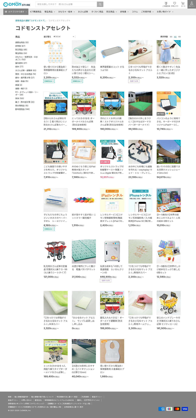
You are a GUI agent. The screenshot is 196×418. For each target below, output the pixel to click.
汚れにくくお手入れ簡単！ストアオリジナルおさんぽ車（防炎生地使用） (112, 121)
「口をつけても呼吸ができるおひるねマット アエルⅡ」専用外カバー (140, 269)
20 (171, 37)
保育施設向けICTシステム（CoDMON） (59, 400)
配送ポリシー (97, 397)
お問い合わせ (26, 400)
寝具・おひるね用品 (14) (25, 74)
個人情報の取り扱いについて (42, 397)
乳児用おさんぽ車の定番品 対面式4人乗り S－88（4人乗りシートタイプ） (55, 269)
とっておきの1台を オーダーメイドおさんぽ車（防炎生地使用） (83, 121)
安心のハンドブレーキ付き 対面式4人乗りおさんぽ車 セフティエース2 (168, 320)
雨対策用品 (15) (21, 105)
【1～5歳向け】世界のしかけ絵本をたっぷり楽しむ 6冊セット (168, 269)
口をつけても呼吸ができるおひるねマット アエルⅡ (140, 70)
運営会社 (38, 400)
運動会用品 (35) (22, 42)
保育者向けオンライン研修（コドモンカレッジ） (26, 404)
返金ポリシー (13, 400)
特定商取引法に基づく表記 (67, 397)
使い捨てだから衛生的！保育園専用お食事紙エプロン (55, 70)
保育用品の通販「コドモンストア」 (30, 20)
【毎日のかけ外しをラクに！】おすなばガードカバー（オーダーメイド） (139, 121)
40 (175, 37)
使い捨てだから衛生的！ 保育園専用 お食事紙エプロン (112, 369)
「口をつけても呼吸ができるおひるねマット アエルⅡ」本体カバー (56, 320)
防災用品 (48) (21, 49)
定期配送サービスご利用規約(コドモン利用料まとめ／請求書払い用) (34, 407)
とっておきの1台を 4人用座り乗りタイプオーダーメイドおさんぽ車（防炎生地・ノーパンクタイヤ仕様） (55, 372)
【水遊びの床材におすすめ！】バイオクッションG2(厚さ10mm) (83, 369)
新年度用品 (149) (22, 109)
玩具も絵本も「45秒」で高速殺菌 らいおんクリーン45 (112, 269)
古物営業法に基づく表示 (73, 407)
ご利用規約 (84, 397)
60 (179, 37)
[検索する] (100, 4)
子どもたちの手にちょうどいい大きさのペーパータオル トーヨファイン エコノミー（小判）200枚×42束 (55, 221)
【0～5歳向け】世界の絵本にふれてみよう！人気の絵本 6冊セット (168, 217)
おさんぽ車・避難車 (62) (25, 70)
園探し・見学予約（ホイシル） (88, 400)
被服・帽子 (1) (21, 88)
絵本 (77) (19, 67)
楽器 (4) (18, 85)
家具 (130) (19, 98)
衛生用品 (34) (21, 53)
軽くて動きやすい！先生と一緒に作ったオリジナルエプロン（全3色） (168, 70)
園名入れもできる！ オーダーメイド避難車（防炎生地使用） (112, 320)
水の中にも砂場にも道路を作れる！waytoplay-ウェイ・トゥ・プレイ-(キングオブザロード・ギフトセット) (140, 173)
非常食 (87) (20, 46)
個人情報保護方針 (21, 397)
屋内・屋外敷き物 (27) (25, 77)
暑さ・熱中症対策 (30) (25, 102)
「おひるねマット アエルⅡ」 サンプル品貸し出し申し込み (83, 320)
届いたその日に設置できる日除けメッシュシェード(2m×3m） (168, 169)
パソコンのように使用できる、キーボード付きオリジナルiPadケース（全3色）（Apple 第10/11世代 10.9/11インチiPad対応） (168, 124)
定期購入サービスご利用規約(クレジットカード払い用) (68, 404)
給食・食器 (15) (21, 81)
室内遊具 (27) (21, 63)
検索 (9, 397)
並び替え (47, 36)
